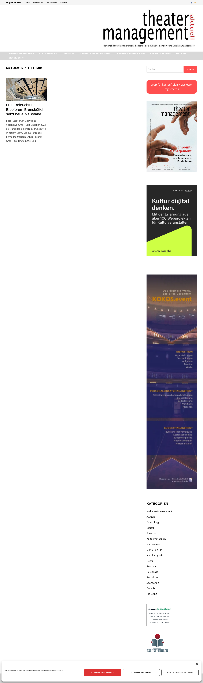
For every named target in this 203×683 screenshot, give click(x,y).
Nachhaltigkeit (160, 53)
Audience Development (94, 53)
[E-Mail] (195, 2)
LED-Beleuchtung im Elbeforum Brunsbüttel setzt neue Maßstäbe (24, 109)
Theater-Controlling (130, 53)
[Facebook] (191, 2)
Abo (28, 2)
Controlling (153, 522)
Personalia (152, 572)
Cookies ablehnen (141, 672)
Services (14, 57)
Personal (151, 566)
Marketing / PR (155, 550)
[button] (197, 664)
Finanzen (151, 533)
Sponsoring (153, 583)
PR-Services (52, 2)
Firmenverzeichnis (21, 53)
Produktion (153, 577)
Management (154, 544)
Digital (150, 528)
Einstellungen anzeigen (180, 672)
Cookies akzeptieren (102, 672)
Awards (63, 2)
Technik (181, 53)
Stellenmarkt (49, 53)
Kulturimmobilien (156, 539)
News (67, 53)
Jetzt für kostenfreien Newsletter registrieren (172, 87)
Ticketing (152, 594)
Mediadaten (38, 2)
